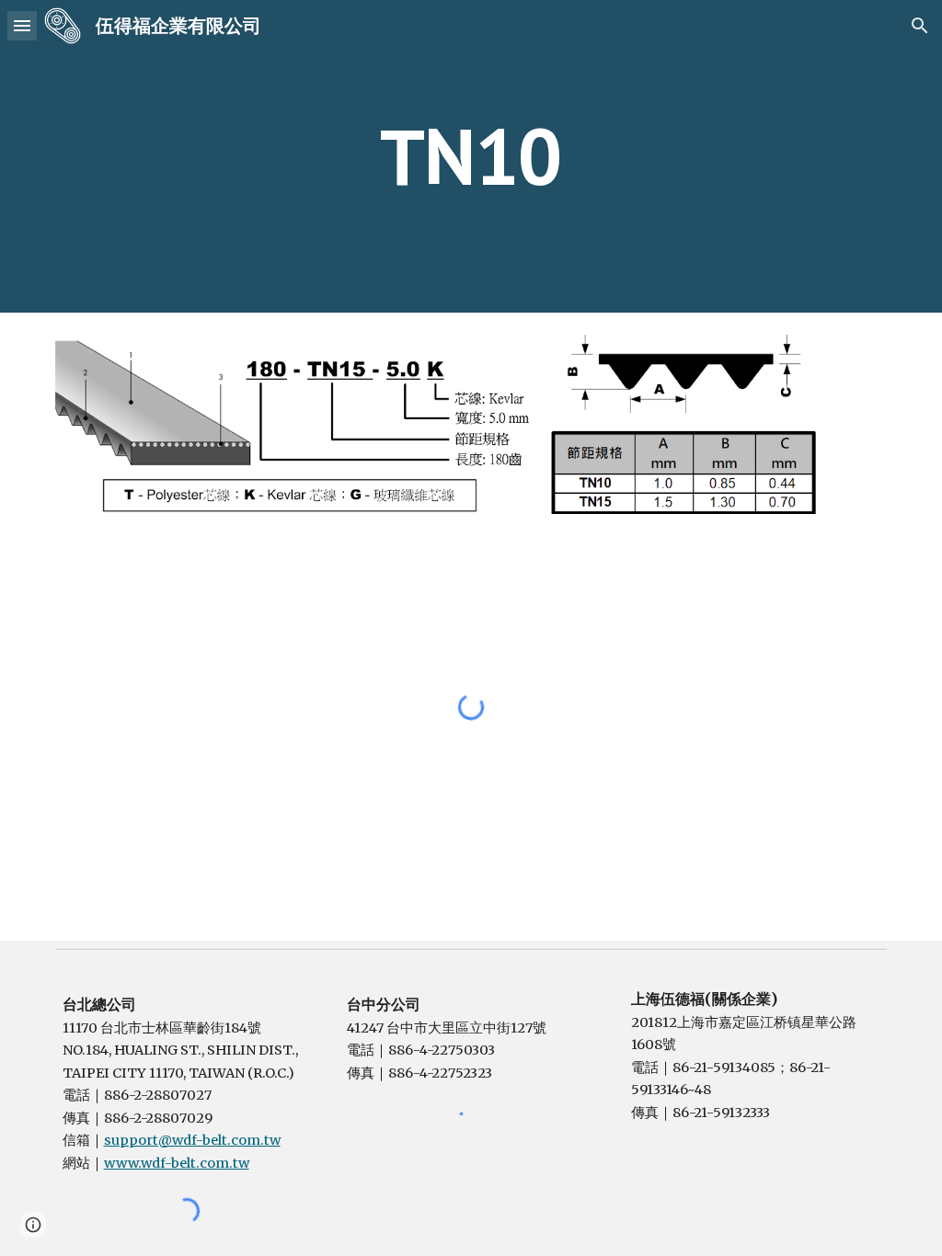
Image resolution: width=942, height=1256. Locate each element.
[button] (22, 25)
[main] (470, 155)
